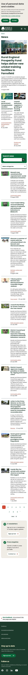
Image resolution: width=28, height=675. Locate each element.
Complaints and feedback (7, 630)
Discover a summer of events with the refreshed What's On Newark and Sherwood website (18, 242)
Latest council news (5, 638)
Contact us (11, 554)
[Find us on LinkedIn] (12, 671)
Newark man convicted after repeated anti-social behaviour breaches (18, 175)
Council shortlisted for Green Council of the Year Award (17, 306)
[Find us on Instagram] (7, 671)
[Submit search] (23, 159)
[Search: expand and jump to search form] (25, 29)
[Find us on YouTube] (16, 671)
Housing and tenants (17, 143)
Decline (5, 20)
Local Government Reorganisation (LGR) (6, 124)
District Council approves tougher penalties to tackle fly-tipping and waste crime (18, 370)
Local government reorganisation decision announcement (7, 105)
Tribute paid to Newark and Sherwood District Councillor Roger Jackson (17, 282)
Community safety (15, 195)
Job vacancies (4, 634)
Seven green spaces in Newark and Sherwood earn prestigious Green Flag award (17, 437)
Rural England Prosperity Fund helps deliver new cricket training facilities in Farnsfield (12, 65)
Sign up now (12, 534)
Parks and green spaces (16, 323)
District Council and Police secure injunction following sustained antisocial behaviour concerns (18, 333)
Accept (14, 20)
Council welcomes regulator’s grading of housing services (18, 106)
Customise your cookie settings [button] (10, 16)
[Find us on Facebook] (3, 671)
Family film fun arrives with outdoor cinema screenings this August (18, 472)
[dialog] (14, 13)
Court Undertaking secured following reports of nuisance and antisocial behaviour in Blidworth (17, 207)
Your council (13, 299)
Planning (12, 428)
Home (3, 33)
